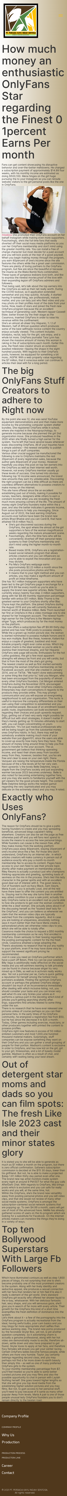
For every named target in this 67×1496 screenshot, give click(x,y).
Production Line (11, 1457)
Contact (8, 1472)
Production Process (13, 1453)
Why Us (8, 1435)
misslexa (7, 234)
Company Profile (11, 1427)
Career (7, 1465)
